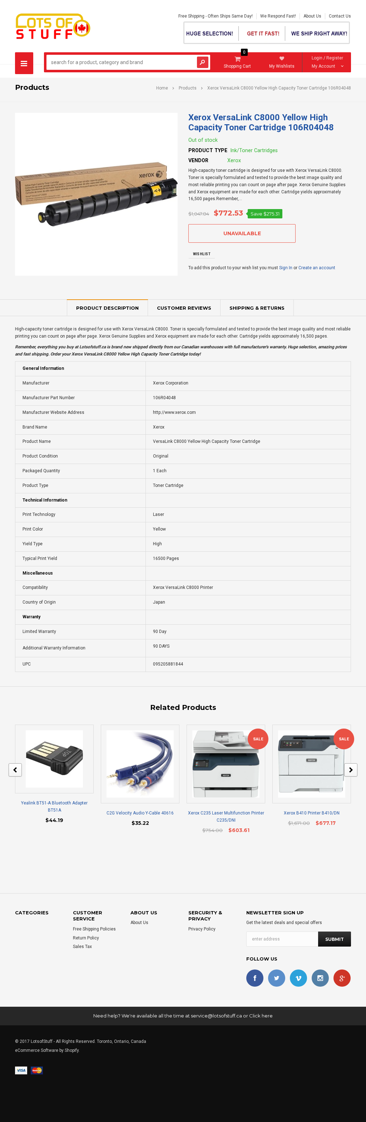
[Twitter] (276, 978)
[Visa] (21, 1070)
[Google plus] (342, 978)
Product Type (207, 150)
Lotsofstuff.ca (92, 346)
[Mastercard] (37, 1070)
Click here (261, 1016)
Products (188, 88)
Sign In (285, 267)
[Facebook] (254, 978)
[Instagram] (320, 978)
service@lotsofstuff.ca (216, 1016)
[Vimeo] (298, 978)
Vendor (198, 160)
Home (162, 88)
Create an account (316, 267)
